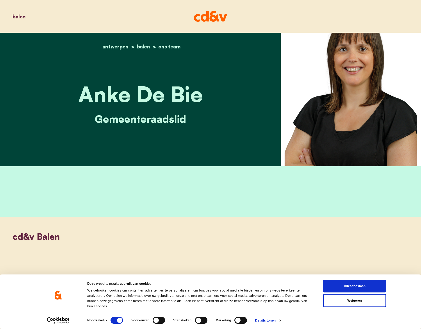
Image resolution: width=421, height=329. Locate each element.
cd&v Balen (36, 236)
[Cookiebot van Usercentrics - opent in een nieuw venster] (58, 320)
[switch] (159, 320)
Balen (19, 16)
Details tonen (265, 320)
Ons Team (169, 46)
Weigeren (354, 300)
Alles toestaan (355, 286)
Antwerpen (115, 46)
